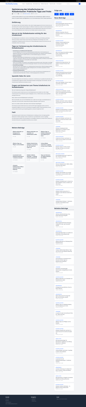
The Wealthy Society (12, 4)
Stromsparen (58, 3)
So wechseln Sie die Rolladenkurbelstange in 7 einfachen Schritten (18, 156)
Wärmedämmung (36, 3)
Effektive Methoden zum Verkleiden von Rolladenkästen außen (32, 133)
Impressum (7, 1)
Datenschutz (34, 401)
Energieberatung (29, 3)
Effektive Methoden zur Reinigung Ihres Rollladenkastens (18, 133)
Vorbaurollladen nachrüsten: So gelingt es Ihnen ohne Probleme (46, 145)
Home (23, 3)
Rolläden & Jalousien (44, 3)
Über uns (11, 1)
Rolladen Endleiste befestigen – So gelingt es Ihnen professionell (32, 156)
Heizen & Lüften (52, 3)
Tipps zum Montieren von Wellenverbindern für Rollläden (46, 156)
